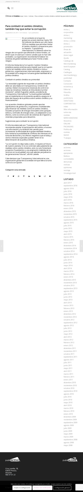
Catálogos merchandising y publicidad (70, 75)
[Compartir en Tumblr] (34, 176)
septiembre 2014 (70, 254)
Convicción (68, 84)
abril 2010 (68, 405)
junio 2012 (68, 331)
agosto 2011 (69, 360)
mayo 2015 (68, 231)
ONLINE (67, 123)
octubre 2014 (69, 251)
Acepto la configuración (22, 488)
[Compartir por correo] (50, 176)
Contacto (67, 81)
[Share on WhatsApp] (18, 176)
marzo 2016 (68, 203)
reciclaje (67, 170)
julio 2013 (67, 294)
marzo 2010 (68, 408)
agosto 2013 (69, 291)
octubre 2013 (69, 285)
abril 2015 (68, 234)
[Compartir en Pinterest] (23, 176)
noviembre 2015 (70, 214)
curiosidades (69, 159)
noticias (24, 33)
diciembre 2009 (70, 417)
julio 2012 (67, 328)
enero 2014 (68, 277)
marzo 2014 (68, 271)
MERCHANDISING (71, 118)
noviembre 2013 (70, 282)
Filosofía (67, 92)
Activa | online (69, 41)
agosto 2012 (69, 325)
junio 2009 (68, 431)
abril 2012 (68, 337)
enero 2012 (68, 345)
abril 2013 (68, 302)
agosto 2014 (69, 257)
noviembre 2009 (70, 419)
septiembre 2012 (70, 322)
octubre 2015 (69, 217)
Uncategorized (70, 173)
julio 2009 (67, 428)
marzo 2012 (68, 340)
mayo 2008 (68, 445)
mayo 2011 (68, 368)
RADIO (66, 135)
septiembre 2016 (70, 185)
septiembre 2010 (70, 391)
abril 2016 (68, 200)
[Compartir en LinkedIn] (29, 176)
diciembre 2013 (70, 280)
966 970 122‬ (16, 1)
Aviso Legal (68, 55)
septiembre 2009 (70, 422)
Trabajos (67, 138)
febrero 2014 (69, 274)
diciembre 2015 (70, 211)
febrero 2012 (69, 342)
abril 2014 (68, 268)
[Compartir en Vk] (39, 176)
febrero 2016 (69, 205)
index (66, 106)
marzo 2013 (68, 305)
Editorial (67, 89)
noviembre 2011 (70, 351)
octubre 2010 (69, 388)
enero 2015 (68, 242)
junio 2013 (68, 297)
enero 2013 (68, 311)
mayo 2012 (68, 334)
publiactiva (35, 33)
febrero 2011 (69, 377)
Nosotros (67, 121)
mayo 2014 (68, 265)
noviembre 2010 (70, 385)
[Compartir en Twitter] (13, 176)
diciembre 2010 (70, 382)
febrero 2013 (69, 308)
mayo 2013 (68, 300)
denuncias (68, 162)
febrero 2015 (69, 240)
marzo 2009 (68, 437)
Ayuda (66, 58)
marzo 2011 (68, 374)
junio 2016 (68, 194)
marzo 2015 (68, 237)
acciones (67, 147)
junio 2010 (68, 400)
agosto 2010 (69, 394)
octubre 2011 (69, 354)
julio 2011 (67, 362)
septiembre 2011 (70, 357)
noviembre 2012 (70, 317)
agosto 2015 (69, 222)
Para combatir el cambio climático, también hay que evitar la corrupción (25, 27)
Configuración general (62, 488)
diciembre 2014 (70, 245)
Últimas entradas (12, 16)
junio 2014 (68, 262)
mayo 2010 (68, 402)
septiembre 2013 (70, 288)
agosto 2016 (69, 188)
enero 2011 (68, 380)
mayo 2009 (68, 434)
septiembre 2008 (70, 439)
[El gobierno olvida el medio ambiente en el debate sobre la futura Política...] (1, 246)
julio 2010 (67, 397)
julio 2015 (67, 225)
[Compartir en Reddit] (44, 176)
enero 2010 (68, 414)
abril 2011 (68, 371)
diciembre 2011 (70, 348)
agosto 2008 (69, 442)
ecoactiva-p (68, 86)
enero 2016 (68, 208)
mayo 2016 (68, 197)
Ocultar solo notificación (42, 488)
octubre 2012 (69, 320)
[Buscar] (7, 8)
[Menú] (12, 8)
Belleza (66, 156)
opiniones (68, 167)
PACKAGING (68, 126)
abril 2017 (68, 183)
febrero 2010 (69, 411)
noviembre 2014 (70, 248)
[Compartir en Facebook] (8, 176)
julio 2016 (67, 191)
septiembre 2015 (70, 220)
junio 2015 (68, 228)
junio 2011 (68, 365)
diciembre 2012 (70, 314)
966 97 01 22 (10, 475)
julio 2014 (67, 260)
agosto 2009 (69, 425)
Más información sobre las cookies (70, 112)
